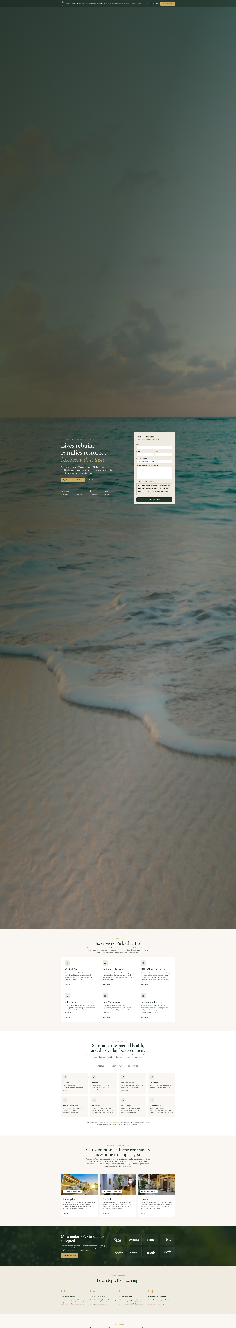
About (133, 3)
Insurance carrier (141, 458)
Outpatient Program (115, 3)
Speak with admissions (112, 1122)
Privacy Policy (165, 493)
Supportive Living (102, 3)
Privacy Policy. (152, 481)
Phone (138, 451)
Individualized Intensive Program (86, 3)
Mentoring (127, 3)
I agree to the (147, 481)
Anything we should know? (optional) (147, 465)
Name (137, 444)
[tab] (102, 1066)
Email (156, 451)
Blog (139, 3)
